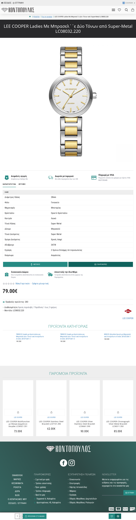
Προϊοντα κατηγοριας (68, 326)
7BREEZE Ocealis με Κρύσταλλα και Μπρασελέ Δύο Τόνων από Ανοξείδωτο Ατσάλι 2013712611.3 (74, 336)
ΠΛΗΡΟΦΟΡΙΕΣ (102, 264)
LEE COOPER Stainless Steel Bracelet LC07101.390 (51, 422)
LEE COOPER (18, 417)
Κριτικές (22, 184)
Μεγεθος (36, 264)
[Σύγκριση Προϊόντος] (118, 516)
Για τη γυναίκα (47, 17)
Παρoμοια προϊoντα (68, 373)
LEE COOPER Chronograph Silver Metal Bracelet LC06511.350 (118, 423)
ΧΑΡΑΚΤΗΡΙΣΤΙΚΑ (9, 184)
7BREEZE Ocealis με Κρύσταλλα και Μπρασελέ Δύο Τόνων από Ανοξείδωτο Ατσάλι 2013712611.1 (30, 336)
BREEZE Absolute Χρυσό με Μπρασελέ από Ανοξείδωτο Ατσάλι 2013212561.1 (117, 335)
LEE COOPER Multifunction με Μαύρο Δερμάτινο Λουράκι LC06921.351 (18, 423)
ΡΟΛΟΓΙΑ (36, 17)
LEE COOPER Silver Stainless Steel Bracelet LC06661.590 (84, 423)
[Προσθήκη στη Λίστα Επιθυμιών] (112, 516)
